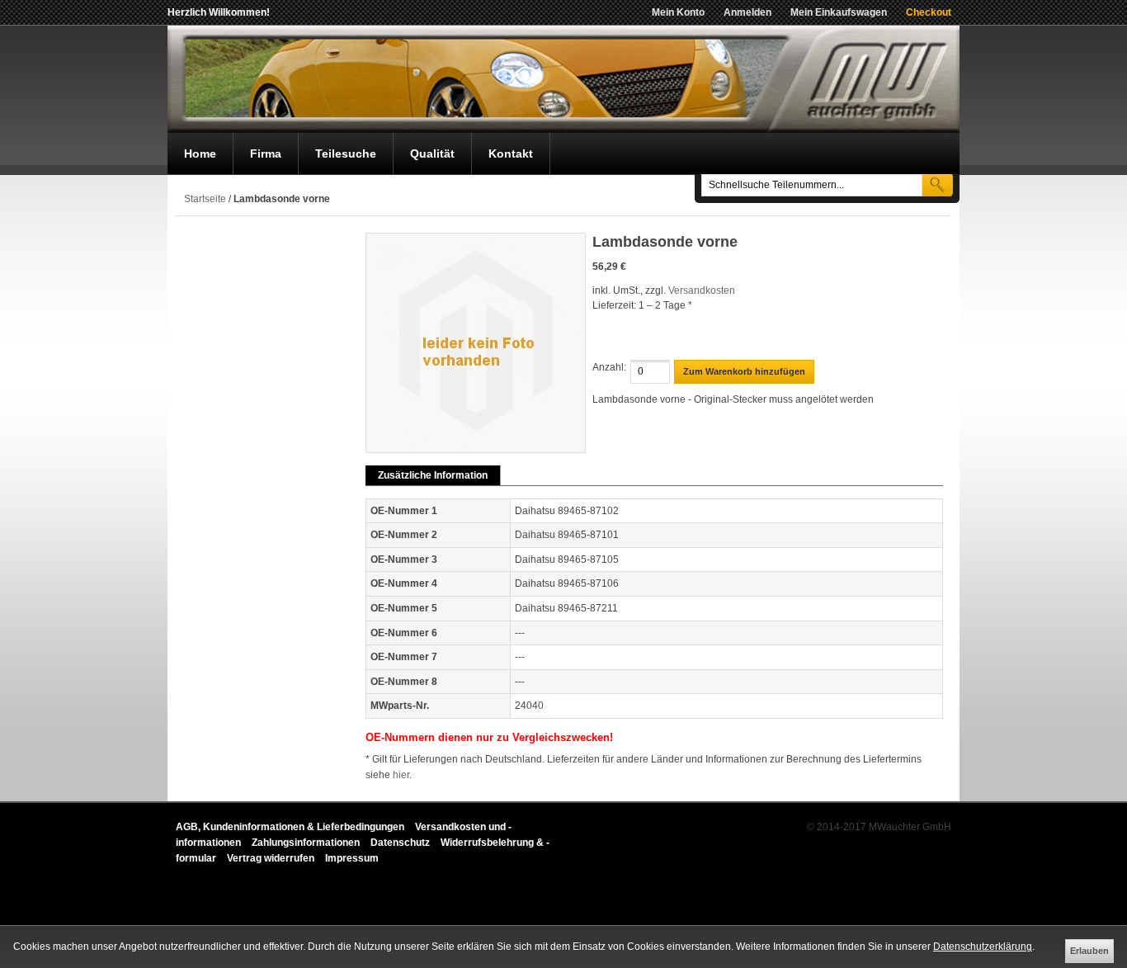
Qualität (432, 153)
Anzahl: (609, 367)
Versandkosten (701, 290)
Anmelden (747, 12)
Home (200, 153)
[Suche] (937, 184)
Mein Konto (678, 12)
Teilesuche (345, 153)
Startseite (205, 199)
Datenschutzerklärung (982, 946)
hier (401, 775)
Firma (265, 153)
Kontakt (510, 153)
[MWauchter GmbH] (563, 79)
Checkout (928, 12)
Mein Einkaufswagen (838, 12)
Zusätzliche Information (433, 475)
